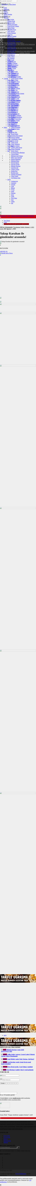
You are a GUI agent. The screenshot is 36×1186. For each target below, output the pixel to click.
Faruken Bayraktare (13, 83)
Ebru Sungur (11, 55)
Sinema (9, 141)
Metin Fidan (10, 28)
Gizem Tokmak (11, 45)
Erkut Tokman (11, 33)
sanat (8, 139)
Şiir (8, 151)
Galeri (5, 11)
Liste (8, 134)
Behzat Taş (10, 38)
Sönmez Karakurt (12, 122)
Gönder (3, 1083)
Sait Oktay (10, 72)
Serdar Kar (10, 119)
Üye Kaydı (7, 1137)
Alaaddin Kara (11, 29)
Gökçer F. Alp (11, 43)
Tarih (8, 144)
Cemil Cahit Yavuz (12, 95)
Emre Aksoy (11, 99)
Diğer (5, 127)
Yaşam (6, 16)
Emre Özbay (11, 51)
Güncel (6, 12)
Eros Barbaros (11, 53)
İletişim (6, 1142)
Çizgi (5, 7)
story (5, 1035)
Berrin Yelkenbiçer (12, 65)
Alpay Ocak (10, 88)
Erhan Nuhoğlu (11, 97)
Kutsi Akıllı (10, 60)
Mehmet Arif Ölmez (13, 104)
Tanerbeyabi (11, 115)
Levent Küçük (11, 61)
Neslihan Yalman (12, 63)
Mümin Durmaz (12, 114)
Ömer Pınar (10, 70)
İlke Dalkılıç (11, 58)
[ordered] (12, 1083)
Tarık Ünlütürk (11, 73)
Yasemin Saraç (11, 77)
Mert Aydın (10, 19)
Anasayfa (3, 216)
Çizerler (6, 78)
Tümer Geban (11, 117)
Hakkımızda (7, 1141)
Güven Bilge (11, 102)
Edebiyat (6, 9)
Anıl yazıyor (11, 31)
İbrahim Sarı (11, 120)
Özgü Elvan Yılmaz (13, 26)
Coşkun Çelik (11, 46)
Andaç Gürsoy (11, 93)
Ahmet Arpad (11, 39)
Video (9, 149)
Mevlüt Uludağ (11, 36)
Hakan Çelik (11, 23)
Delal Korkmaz (11, 50)
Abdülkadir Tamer (12, 87)
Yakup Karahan (12, 75)
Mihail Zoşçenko (12, 24)
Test (8, 147)
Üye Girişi (7, 1136)
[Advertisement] (18, 277)
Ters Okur (10, 146)
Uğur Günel (10, 124)
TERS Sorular (8, 14)
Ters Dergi (7, 220)
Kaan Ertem (10, 82)
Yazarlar (6, 18)
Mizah (9, 136)
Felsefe (9, 132)
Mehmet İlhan (11, 109)
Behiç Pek (10, 80)
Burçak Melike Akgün (13, 41)
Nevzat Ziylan (11, 112)
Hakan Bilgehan (12, 107)
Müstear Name (11, 68)
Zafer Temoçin (11, 92)
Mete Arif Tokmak (12, 105)
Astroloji (9, 131)
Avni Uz (9, 34)
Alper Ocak (10, 90)
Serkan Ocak (11, 21)
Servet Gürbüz (11, 85)
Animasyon (10, 129)
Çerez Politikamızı (20, 1173)
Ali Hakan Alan (12, 126)
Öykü (9, 137)
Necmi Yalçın (11, 110)
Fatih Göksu (11, 56)
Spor (8, 142)
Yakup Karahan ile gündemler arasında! (22, 216)
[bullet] (14, 1083)
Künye (6, 1139)
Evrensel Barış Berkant (14, 100)
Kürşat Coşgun (11, 48)
